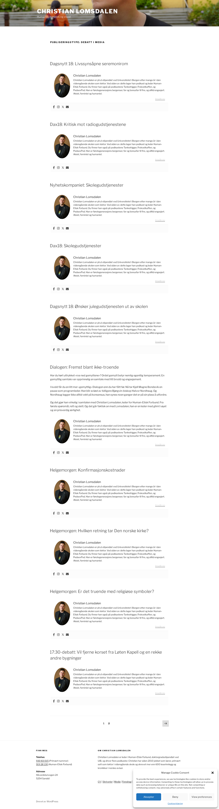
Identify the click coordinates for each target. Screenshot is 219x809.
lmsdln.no (160, 98)
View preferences (202, 797)
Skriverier (108, 781)
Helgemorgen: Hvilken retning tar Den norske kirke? (99, 530)
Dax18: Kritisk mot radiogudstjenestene (88, 124)
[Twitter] (62, 107)
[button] (212, 772)
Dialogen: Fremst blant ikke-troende (84, 367)
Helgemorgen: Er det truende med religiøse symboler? (102, 591)
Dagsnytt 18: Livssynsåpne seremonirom (89, 63)
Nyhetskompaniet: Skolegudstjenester (86, 185)
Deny (175, 797)
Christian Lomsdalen (77, 11)
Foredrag (126, 781)
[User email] (67, 107)
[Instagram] (58, 107)
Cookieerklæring (175, 803)
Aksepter (148, 797)
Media (117, 781)
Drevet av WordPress (47, 801)
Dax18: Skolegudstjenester (75, 245)
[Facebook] (53, 107)
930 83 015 (42, 760)
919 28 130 (42, 764)
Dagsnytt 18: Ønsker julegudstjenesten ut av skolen (99, 306)
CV (99, 781)
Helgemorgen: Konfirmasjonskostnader (87, 470)
